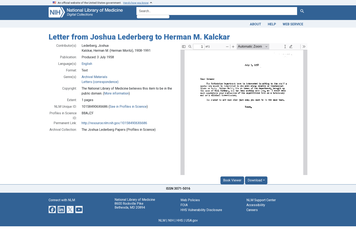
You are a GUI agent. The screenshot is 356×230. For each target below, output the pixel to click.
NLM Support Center (261, 200)
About (255, 24)
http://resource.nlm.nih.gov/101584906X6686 (114, 123)
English (87, 64)
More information (116, 93)
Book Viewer (232, 180)
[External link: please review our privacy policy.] (52, 209)
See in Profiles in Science (128, 107)
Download (255, 180)
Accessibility (255, 205)
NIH (171, 220)
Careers (252, 210)
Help (272, 24)
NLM (161, 220)
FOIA (184, 205)
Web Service (293, 24)
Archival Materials (94, 77)
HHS (179, 220)
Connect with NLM (62, 200)
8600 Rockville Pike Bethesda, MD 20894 (130, 205)
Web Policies (190, 200)
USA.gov (192, 220)
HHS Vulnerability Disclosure (201, 210)
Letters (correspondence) (100, 82)
